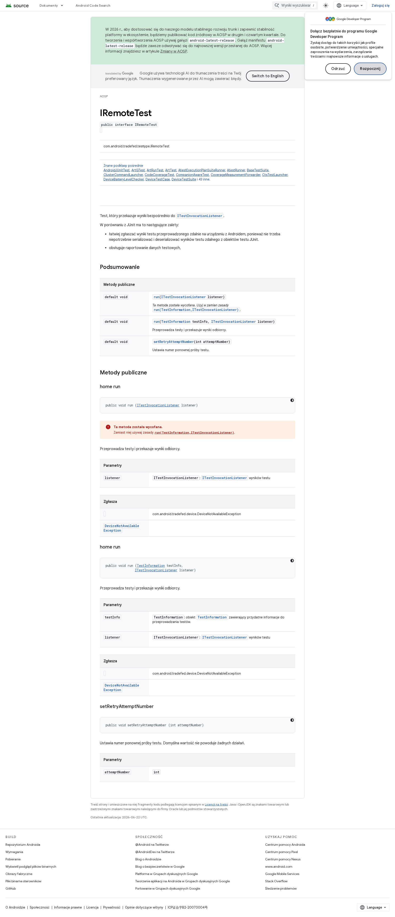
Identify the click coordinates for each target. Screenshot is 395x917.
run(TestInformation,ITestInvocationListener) (196, 309)
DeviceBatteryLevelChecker (124, 179)
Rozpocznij (370, 68)
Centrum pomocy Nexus (282, 859)
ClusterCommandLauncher (123, 175)
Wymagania (14, 852)
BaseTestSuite (258, 170)
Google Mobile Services (282, 874)
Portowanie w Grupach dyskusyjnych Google (167, 888)
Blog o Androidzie (148, 859)
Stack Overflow (276, 881)
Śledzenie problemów (281, 888)
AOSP (104, 96)
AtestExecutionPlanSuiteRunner (201, 170)
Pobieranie (13, 859)
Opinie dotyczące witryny (144, 907)
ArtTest (170, 170)
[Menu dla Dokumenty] (64, 5)
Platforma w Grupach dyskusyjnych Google (166, 874)
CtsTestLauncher (275, 175)
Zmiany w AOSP (173, 51)
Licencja (92, 907)
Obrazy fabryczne (18, 874)
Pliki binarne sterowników (23, 881)
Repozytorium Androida (22, 845)
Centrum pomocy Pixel (281, 852)
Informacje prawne (68, 907)
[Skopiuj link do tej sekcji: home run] (124, 387)
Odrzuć (338, 68)
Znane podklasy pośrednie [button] (196, 172)
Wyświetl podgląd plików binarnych (30, 866)
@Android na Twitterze (152, 845)
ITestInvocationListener (199, 216)
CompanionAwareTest (192, 175)
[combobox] (295, 5)
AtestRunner (236, 170)
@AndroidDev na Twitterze (154, 852)
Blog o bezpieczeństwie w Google (159, 866)
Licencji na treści (216, 804)
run (156, 297)
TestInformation (175, 321)
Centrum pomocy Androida (285, 845)
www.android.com (278, 866)
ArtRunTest (155, 170)
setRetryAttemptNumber (174, 341)
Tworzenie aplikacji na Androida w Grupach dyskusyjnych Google (182, 881)
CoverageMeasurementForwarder (235, 175)
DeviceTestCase (158, 179)
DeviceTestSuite (184, 179)
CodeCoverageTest (159, 175)
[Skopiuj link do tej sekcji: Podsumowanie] (144, 267)
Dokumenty (49, 5)
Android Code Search (93, 5)
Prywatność (111, 907)
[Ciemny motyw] (292, 400)
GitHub (10, 888)
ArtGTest (138, 170)
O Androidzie (15, 907)
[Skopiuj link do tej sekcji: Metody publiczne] (151, 373)
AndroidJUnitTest (117, 170)
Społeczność (40, 907)
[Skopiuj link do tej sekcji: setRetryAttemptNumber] (158, 707)
